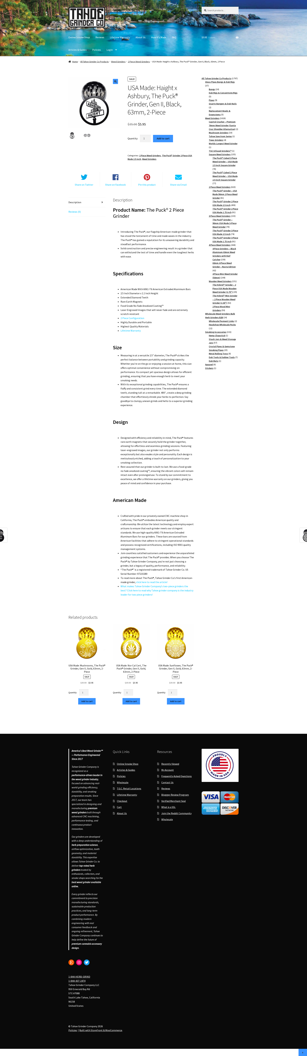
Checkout (122, 801)
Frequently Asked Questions (176, 776)
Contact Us (167, 782)
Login (109, 49)
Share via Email (178, 184)
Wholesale (122, 782)
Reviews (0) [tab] (74, 211)
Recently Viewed (170, 763)
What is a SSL (168, 807)
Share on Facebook (115, 184)
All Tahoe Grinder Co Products (94, 61)
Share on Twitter (84, 184)
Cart (119, 807)
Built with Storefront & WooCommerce (100, 1030)
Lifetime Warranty (120, 37)
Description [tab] (74, 202)
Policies (96, 49)
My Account (167, 770)
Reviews (99, 37)
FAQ (174, 37)
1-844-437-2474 (76, 980)
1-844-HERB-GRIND (79, 976)
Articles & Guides (77, 49)
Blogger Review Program (175, 794)
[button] (115, 81)
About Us (141, 37)
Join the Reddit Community (176, 813)
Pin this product (147, 184)
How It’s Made (158, 37)
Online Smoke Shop (79, 37)
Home (75, 61)
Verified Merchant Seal (173, 801)
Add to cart (163, 138)
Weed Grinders (118, 61)
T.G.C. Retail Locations (129, 788)
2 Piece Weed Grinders (139, 61)
